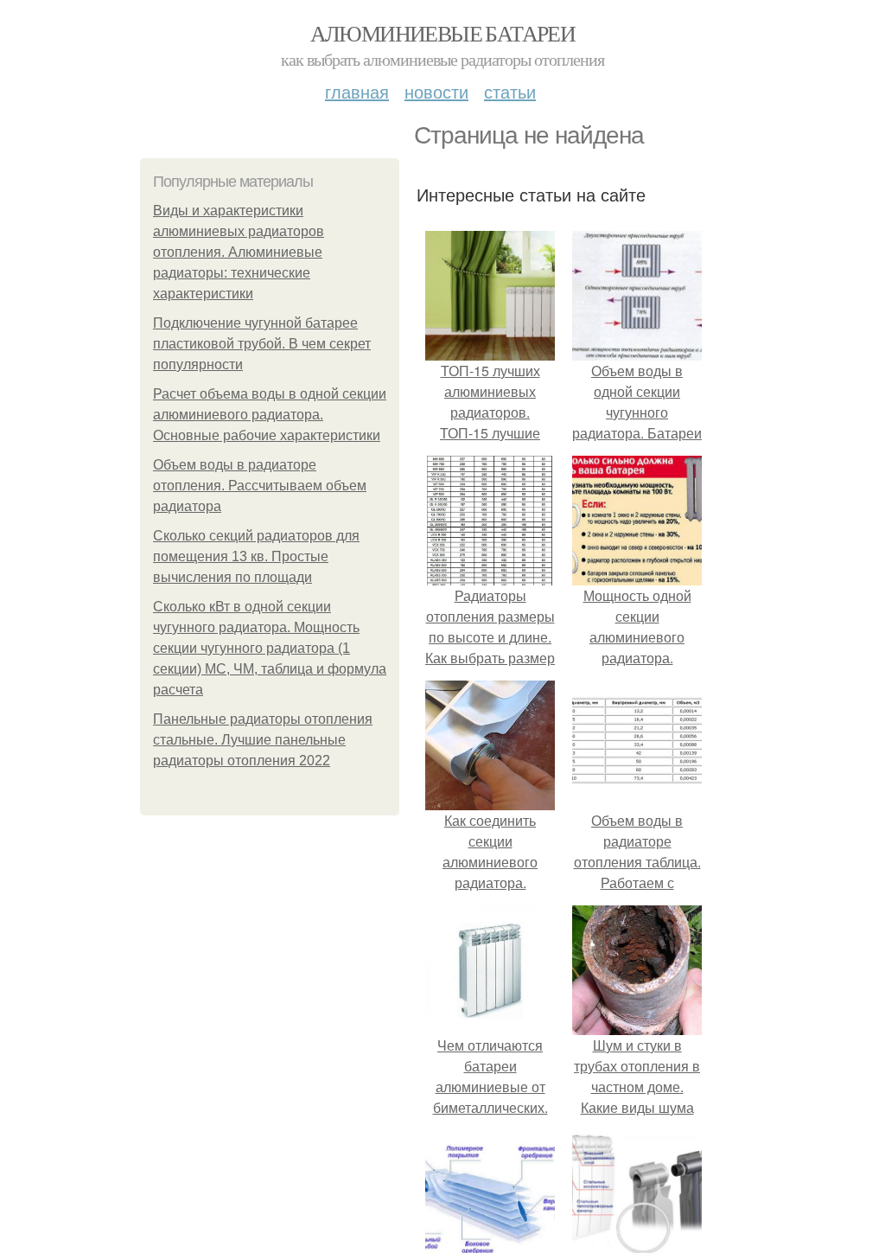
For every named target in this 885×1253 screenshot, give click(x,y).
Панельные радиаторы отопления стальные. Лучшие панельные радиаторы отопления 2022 (262, 740)
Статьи (510, 91)
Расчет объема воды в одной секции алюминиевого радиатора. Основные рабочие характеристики (269, 415)
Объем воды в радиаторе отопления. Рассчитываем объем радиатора (259, 485)
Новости (436, 91)
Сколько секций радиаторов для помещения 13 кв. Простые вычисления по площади (256, 556)
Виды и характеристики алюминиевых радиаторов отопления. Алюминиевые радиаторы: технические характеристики (238, 252)
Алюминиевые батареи (443, 33)
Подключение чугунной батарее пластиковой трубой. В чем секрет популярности (262, 344)
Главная (357, 91)
